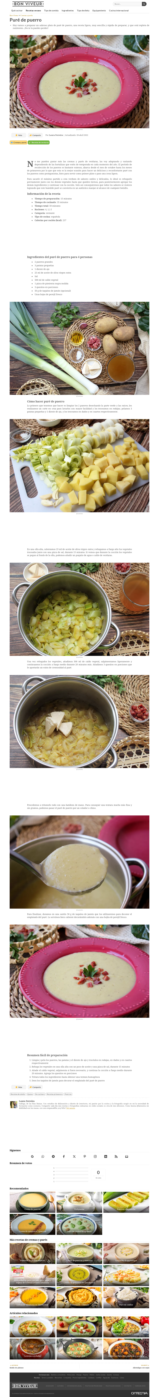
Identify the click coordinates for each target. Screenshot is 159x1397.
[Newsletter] (126, 1156)
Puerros (68, 1094)
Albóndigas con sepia (141, 1368)
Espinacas (114, 1378)
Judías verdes (100, 1375)
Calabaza (91, 1378)
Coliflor (98, 1378)
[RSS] (116, 1156)
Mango (78, 1375)
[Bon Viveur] (28, 4)
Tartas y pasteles (47, 1378)
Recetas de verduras (40, 142)
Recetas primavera (54, 1094)
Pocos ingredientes (79, 1378)
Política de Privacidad (93, 1386)
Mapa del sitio (140, 1386)
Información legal (74, 1386)
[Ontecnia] (139, 1393)
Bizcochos (58, 1378)
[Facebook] (63, 1156)
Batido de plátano (17, 1368)
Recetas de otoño (18, 1094)
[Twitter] (74, 1156)
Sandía (109, 1375)
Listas (122, 1378)
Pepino (85, 1375)
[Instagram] (95, 1156)
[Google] (32, 1156)
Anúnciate (50, 1386)
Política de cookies (113, 1386)
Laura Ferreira (27, 1101)
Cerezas (116, 1375)
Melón (92, 1375)
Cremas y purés (20, 142)
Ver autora (70, 1108)
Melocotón (71, 1375)
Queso (30, 1094)
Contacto (128, 1386)
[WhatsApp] (43, 1156)
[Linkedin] (105, 1156)
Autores (60, 1386)
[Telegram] (53, 1156)
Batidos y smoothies (58, 1375)
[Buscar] (144, 4)
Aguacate (106, 1378)
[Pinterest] (84, 1156)
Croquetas (67, 1378)
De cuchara (39, 1094)
